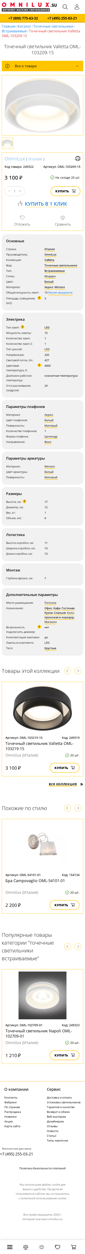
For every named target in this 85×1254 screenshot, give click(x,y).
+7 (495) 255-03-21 (62, 18)
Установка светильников (63, 1102)
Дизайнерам (55, 1121)
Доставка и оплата (59, 1097)
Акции (8, 1121)
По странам (12, 1107)
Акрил (48, 287)
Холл (70, 613)
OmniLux (15, 158)
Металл (59, 287)
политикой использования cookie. (43, 1198)
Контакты (10, 1097)
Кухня (48, 613)
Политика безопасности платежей (42, 1168)
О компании (16, 1089)
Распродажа (12, 1112)
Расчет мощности (60, 292)
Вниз (47, 442)
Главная (8, 26)
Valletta (49, 260)
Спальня (60, 613)
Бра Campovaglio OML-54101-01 (35, 880)
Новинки (10, 1117)
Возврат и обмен (58, 1112)
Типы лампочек (57, 1140)
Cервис (54, 1089)
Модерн (50, 276)
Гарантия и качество (61, 1107)
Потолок (50, 603)
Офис (48, 608)
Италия (35, 159)
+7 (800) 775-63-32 (23, 18)
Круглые (50, 648)
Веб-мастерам (56, 1117)
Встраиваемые (14, 31)
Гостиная (68, 608)
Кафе (56, 608)
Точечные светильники (53, 26)
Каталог (24, 26)
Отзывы (52, 1126)
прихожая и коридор (59, 617)
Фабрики (10, 1102)
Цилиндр (51, 436)
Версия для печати (77, 158)
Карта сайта (12, 1126)
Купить (62, 191)
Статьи (51, 1136)
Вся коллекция (63, 784)
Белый (49, 282)
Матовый (51, 425)
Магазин (50, 622)
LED (46, 327)
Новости (52, 1131)
